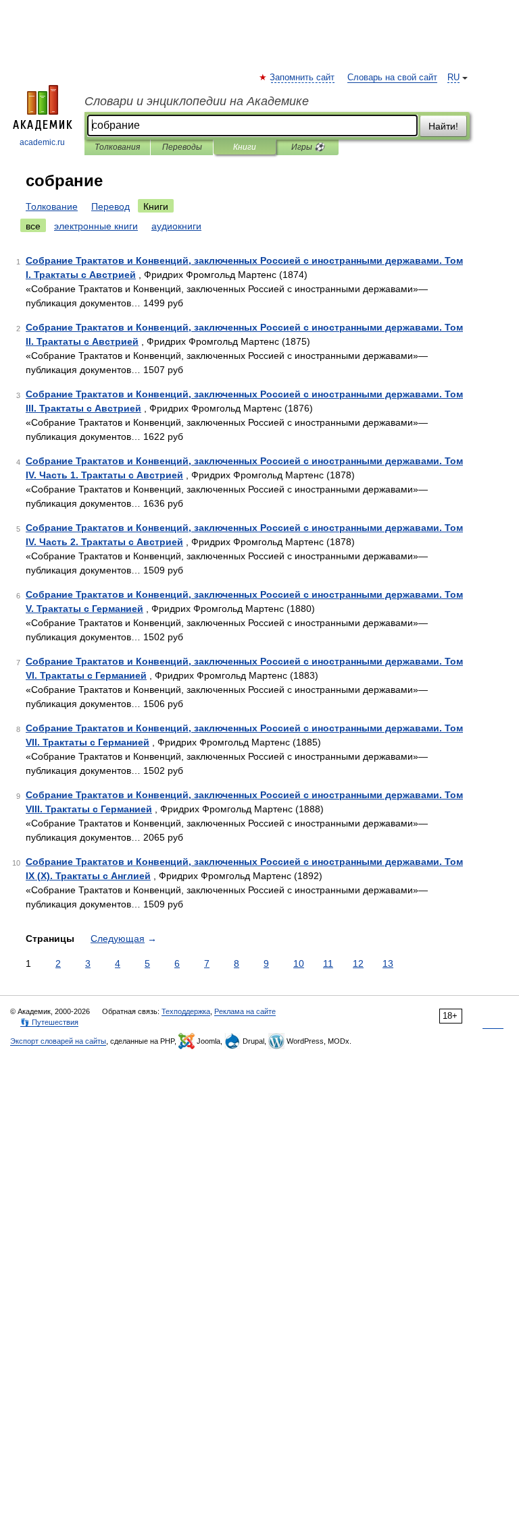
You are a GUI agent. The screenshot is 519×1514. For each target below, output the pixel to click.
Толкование (52, 206)
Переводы (182, 147)
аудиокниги (176, 226)
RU (453, 77)
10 (298, 963)
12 (358, 963)
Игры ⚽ (307, 147)
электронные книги (96, 226)
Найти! (443, 126)
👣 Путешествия (49, 1022)
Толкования (117, 147)
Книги (244, 147)
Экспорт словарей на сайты (58, 1041)
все (33, 226)
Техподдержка (186, 1011)
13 (387, 963)
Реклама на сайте (245, 1011)
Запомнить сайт (303, 77)
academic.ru (42, 142)
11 (328, 963)
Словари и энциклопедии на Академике (196, 101)
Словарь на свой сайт (392, 77)
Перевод (110, 206)
